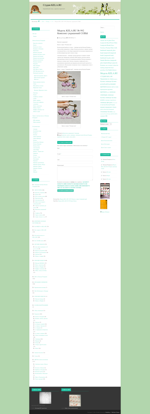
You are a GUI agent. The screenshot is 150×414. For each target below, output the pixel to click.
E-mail (59, 154)
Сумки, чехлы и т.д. (40, 217)
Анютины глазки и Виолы (41, 364)
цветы (73, 137)
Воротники (36, 50)
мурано (102, 107)
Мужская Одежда (39, 299)
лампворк (112, 92)
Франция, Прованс (37, 168)
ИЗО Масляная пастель (38, 71)
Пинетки (37, 254)
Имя (58, 148)
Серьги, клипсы (39, 215)
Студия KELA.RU (52, 5)
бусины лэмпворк (105, 81)
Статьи (36, 356)
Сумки (34, 98)
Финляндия (36, 159)
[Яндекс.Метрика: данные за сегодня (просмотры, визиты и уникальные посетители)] (104, 212)
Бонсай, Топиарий (39, 316)
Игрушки (35, 63)
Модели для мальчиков (40, 252)
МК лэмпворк (36, 120)
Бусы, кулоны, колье (40, 196)
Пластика (35, 93)
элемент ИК (103, 116)
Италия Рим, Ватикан (38, 142)
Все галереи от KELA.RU (40, 230)
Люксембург (36, 149)
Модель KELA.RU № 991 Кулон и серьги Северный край (73, 199)
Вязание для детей (37, 52)
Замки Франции (37, 138)
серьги (67, 137)
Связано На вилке (38, 352)
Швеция (35, 172)
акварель (115, 79)
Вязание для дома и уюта (39, 54)
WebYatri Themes (116, 412)
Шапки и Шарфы (39, 267)
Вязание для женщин (38, 56)
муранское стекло (61, 137)
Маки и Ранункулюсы (40, 377)
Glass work (114, 48)
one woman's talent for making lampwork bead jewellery (109, 67)
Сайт (58, 159)
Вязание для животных (38, 58)
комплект (64, 135)
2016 (43, 21)
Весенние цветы (39, 371)
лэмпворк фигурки (106, 102)
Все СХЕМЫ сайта (38, 240)
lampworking (107, 63)
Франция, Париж (37, 166)
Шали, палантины (37, 106)
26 (52, 21)
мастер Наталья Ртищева (108, 105)
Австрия (35, 129)
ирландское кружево (106, 89)
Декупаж (37, 322)
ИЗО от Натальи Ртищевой (40, 276)
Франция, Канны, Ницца (39, 164)
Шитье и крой (36, 111)
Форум (34, 36)
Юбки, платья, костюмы (40, 270)
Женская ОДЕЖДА (39, 263)
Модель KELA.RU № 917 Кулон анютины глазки (109, 166)
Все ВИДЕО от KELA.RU (40, 226)
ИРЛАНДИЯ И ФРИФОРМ (40, 282)
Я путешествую (36, 126)
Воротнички (38, 198)
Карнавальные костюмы (40, 287)
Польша (35, 155)
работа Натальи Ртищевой (107, 109)
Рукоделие (36, 314)
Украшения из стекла (106, 79)
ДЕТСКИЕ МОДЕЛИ (39, 244)
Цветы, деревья (36, 100)
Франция (35, 160)
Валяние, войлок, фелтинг (41, 318)
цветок (112, 113)
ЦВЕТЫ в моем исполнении (41, 359)
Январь (47, 21)
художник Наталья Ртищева (105, 113)
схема (114, 111)
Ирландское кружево (38, 73)
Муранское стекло (37, 87)
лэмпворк (72, 135)
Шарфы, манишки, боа (38, 109)
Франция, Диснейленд (38, 162)
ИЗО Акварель (36, 65)
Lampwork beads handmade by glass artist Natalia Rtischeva (107, 57)
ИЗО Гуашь (36, 67)
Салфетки (37, 213)
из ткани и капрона (39, 333)
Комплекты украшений (68, 133)
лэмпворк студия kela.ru (110, 100)
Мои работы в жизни (38, 85)
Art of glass (108, 40)
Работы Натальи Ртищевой (38, 40)
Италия (35, 140)
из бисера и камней (39, 324)
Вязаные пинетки (37, 62)
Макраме (37, 341)
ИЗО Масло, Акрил (37, 69)
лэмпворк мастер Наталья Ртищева (83, 135)
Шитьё (36, 348)
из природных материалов (41, 329)
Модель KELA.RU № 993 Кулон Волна (67, 201)
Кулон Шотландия (105, 144)
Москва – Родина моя (38, 151)
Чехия (34, 170)
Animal (102, 40)
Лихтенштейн (36, 147)
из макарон (38, 328)
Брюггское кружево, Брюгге (40, 75)
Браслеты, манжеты (37, 43)
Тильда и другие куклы (40, 344)
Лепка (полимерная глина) (41, 335)
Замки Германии (37, 136)
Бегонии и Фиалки (39, 368)
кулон (68, 135)
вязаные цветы (111, 87)
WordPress (107, 412)
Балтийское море (37, 131)
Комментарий (60, 165)
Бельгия (35, 134)
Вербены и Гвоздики (40, 369)
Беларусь (35, 133)
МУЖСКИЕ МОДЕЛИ (39, 296)
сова (71, 137)
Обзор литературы (38, 310)
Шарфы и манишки (39, 268)
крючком (103, 92)
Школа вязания (36, 122)
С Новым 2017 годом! (106, 137)
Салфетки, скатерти (37, 96)
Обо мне (34, 33)
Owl (107, 70)
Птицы (36, 342)
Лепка (34, 84)
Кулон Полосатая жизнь (106, 140)
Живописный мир (105, 133)
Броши (34, 45)
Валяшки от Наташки (38, 49)
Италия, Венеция (37, 144)
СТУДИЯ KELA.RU (106, 76)
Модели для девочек (40, 250)
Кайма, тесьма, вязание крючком (71, 408)
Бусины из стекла (37, 47)
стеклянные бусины (106, 112)
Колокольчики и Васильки (41, 373)
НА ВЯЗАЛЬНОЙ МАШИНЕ (41, 305)
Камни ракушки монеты (39, 82)
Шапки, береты (36, 107)
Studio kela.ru (112, 70)
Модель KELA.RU (109, 73)
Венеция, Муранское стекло (40, 90)
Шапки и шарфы (39, 256)
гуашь (116, 87)
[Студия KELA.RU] (35, 9)
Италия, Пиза (36, 146)
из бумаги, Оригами (40, 326)
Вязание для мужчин (38, 60)
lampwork (107, 53)
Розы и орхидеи (39, 379)
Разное (34, 94)
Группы (102, 32)
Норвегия (35, 153)
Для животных (38, 200)
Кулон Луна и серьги (106, 147)
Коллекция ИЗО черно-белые (41, 408)
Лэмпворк (76, 133)
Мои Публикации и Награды (41, 291)
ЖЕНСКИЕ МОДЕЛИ (39, 260)
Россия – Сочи (36, 157)
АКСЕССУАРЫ (38, 190)
